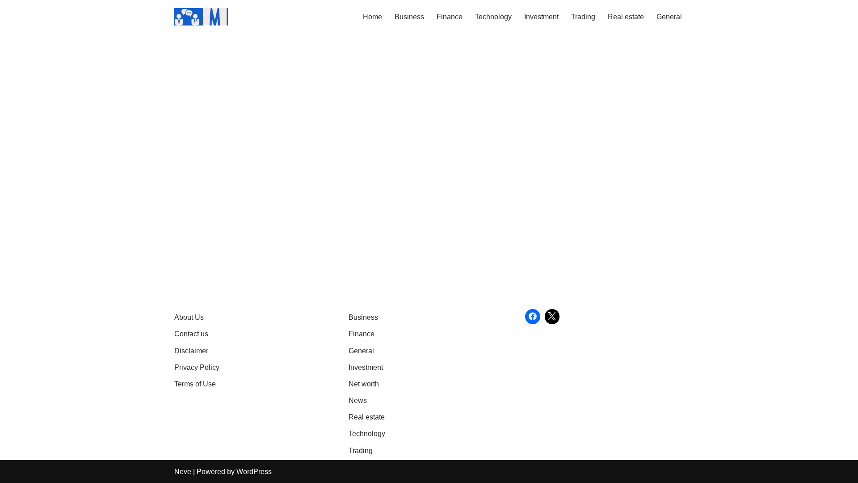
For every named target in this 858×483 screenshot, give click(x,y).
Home (372, 17)
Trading (583, 17)
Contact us (191, 334)
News (358, 400)
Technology (493, 17)
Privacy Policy (196, 367)
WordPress (254, 471)
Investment (541, 17)
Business (409, 17)
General (669, 17)
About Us (189, 317)
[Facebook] (533, 316)
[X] (552, 316)
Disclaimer (191, 351)
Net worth (364, 384)
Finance (450, 17)
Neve (182, 471)
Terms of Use (195, 384)
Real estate (626, 17)
